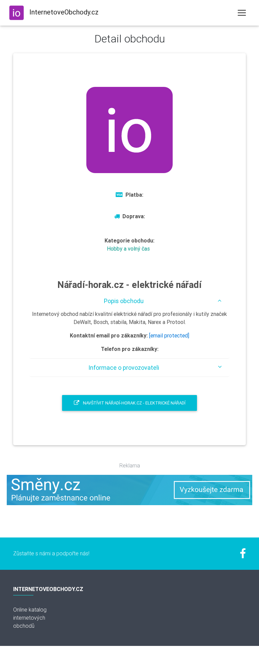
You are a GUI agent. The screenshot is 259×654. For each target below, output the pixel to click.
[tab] (129, 301)
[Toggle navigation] (242, 12)
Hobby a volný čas (128, 248)
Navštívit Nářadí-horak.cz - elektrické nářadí (133, 403)
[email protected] (169, 335)
